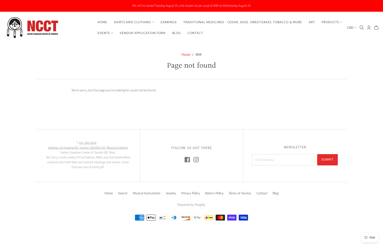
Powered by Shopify (191, 205)
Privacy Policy (190, 193)
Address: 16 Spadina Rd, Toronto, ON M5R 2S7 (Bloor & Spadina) (88, 148)
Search (122, 193)
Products (330, 22)
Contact (195, 33)
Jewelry (171, 193)
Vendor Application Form (143, 33)
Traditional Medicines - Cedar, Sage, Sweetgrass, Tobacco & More (242, 22)
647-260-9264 (87, 143)
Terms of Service (240, 193)
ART (312, 22)
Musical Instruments (146, 193)
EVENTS (104, 33)
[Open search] (362, 27)
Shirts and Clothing (132, 22)
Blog (176, 33)
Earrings (169, 22)
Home (102, 22)
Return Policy (214, 193)
